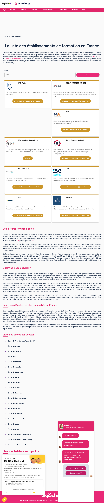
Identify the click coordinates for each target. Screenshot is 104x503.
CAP (93, 57)
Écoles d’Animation (14, 346)
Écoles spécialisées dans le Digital (19, 434)
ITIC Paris (22, 83)
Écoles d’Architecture (15, 351)
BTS (99, 57)
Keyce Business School (75, 140)
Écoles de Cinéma (14, 382)
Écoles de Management (16, 419)
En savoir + (28, 158)
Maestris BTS (23, 169)
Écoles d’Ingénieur (14, 377)
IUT (18, 241)
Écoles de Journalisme (15, 413)
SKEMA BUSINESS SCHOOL (76, 83)
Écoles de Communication (17, 398)
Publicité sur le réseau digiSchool (31, 500)
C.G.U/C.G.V (48, 500)
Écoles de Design (14, 408)
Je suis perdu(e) (76, 473)
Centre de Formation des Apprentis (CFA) (22, 341)
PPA (67, 112)
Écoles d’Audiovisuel (15, 362)
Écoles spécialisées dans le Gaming (20, 439)
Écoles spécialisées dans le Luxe (19, 445)
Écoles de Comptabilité (16, 403)
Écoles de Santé (13, 429)
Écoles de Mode (13, 424)
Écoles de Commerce (15, 393)
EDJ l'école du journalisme (28, 140)
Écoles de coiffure (14, 388)
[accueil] (4, 10)
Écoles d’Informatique (15, 372)
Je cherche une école (76, 468)
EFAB (20, 197)
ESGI (67, 169)
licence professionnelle (14, 59)
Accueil (6, 36)
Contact (56, 500)
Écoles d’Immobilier (15, 367)
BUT (32, 241)
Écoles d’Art (12, 356)
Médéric (69, 197)
